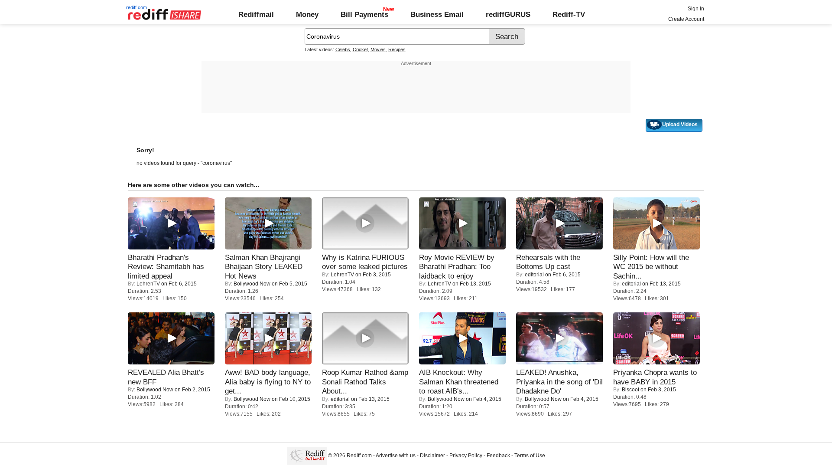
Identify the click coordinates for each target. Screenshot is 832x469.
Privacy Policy (465, 456)
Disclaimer (432, 456)
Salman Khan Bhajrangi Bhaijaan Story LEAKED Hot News (263, 266)
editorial (534, 275)
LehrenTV (148, 284)
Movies (378, 49)
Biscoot (630, 390)
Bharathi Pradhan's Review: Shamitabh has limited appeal (166, 266)
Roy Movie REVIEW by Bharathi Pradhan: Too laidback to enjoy (456, 266)
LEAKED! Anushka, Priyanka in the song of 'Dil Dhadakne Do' (559, 381)
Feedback (498, 456)
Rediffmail (256, 14)
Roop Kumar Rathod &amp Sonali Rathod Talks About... (365, 381)
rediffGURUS (508, 14)
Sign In (696, 9)
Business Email (437, 14)
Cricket (360, 49)
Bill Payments (364, 14)
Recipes (397, 49)
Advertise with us (396, 456)
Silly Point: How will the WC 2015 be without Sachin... (651, 266)
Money (307, 14)
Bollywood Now (252, 284)
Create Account (686, 19)
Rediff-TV (568, 14)
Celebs (342, 49)
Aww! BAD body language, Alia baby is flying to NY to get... (268, 381)
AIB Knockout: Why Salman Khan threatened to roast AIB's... (458, 381)
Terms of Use (529, 456)
